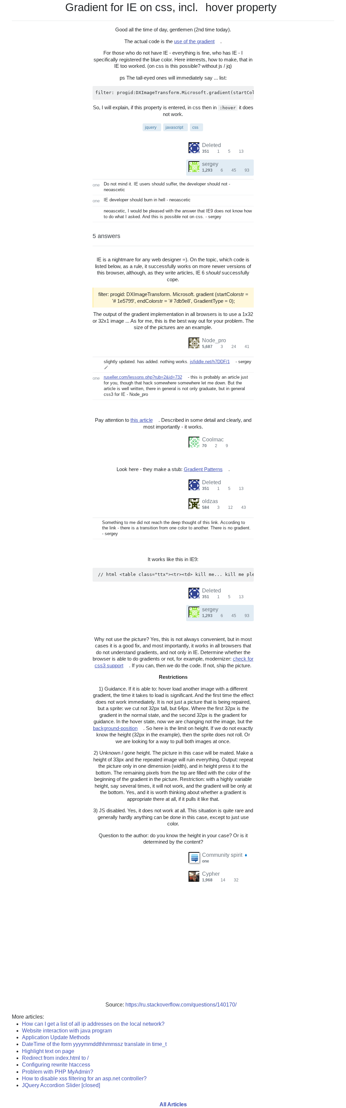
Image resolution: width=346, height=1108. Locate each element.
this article (141, 420)
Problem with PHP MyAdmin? (57, 1072)
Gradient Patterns (203, 469)
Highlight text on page (48, 1051)
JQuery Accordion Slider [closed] (61, 1085)
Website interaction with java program (67, 1030)
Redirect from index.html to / (55, 1058)
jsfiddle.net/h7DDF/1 (210, 361)
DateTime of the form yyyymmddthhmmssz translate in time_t (94, 1044)
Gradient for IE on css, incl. (131, 7)
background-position (115, 728)
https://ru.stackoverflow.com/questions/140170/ (181, 1005)
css (195, 127)
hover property (241, 7)
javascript (174, 127)
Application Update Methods (56, 1037)
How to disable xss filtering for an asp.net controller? (84, 1078)
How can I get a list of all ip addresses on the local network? (93, 1024)
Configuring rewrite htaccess (56, 1065)
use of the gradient (194, 41)
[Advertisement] (173, 947)
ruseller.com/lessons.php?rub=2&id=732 (143, 377)
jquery (150, 127)
